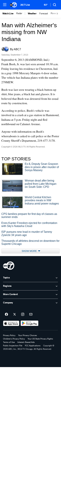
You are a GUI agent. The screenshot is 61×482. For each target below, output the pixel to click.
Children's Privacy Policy (14, 339)
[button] (4, 4)
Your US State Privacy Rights (40, 339)
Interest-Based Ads (26, 342)
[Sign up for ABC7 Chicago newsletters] (30, 314)
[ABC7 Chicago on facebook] (6, 314)
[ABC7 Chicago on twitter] (14, 314)
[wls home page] (8, 266)
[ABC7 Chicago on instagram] (22, 314)
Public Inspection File (12, 346)
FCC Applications (32, 346)
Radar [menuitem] (19, 13)
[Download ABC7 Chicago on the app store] (11, 323)
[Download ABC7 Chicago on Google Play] (29, 323)
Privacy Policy (9, 335)
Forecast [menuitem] (43, 13)
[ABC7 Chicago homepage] (13, 4)
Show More (29, 251)
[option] (9, 13)
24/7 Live (25, 4)
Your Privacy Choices (27, 335)
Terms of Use (9, 342)
